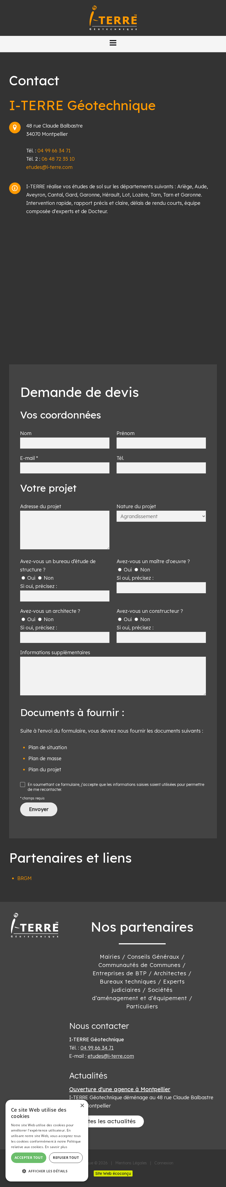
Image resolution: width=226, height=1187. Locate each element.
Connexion (163, 1162)
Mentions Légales (131, 1162)
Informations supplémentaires (55, 652)
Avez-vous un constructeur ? (150, 611)
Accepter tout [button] (29, 1157)
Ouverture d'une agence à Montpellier (119, 1089)
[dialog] (47, 1140)
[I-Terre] (113, 17)
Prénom (125, 433)
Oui (30, 578)
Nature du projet (136, 506)
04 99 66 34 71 (54, 150)
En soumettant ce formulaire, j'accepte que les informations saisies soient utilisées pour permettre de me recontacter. (116, 787)
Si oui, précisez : (38, 586)
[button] (113, 43)
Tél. (120, 458)
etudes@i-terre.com (49, 167)
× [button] (82, 1106)
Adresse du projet (40, 506)
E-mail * (29, 458)
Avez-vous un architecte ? (50, 611)
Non (47, 578)
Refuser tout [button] (66, 1157)
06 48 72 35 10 (58, 159)
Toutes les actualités (106, 1121)
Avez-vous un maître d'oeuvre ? (153, 561)
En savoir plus (56, 1146)
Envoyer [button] (39, 809)
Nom (25, 433)
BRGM (24, 878)
